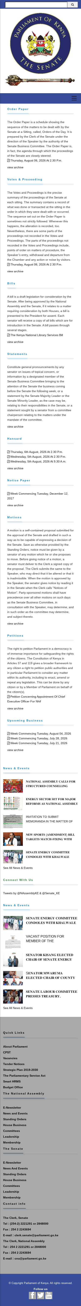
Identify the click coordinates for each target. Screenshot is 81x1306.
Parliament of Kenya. (36, 1283)
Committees (11, 1130)
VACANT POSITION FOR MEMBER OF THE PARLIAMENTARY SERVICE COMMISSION (48, 943)
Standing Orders (14, 1119)
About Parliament (15, 1046)
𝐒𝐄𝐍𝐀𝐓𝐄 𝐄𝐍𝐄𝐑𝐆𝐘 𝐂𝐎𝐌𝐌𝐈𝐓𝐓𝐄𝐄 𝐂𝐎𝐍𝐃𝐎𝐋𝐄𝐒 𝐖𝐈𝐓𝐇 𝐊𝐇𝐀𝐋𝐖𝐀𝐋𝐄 (48, 854)
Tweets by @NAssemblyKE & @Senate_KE (31, 893)
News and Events (15, 1113)
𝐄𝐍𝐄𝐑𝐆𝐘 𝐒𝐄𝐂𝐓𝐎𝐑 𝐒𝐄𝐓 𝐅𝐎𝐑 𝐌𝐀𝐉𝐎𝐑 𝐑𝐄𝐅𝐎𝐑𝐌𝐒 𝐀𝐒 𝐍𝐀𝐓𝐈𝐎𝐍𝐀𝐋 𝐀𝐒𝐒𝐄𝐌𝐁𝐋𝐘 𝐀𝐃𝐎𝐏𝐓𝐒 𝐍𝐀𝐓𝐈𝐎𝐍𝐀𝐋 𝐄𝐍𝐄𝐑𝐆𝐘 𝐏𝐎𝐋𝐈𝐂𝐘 (52, 805)
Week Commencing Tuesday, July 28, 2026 (38, 738)
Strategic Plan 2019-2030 (20, 1069)
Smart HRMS (12, 1081)
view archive (15, 167)
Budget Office (13, 1087)
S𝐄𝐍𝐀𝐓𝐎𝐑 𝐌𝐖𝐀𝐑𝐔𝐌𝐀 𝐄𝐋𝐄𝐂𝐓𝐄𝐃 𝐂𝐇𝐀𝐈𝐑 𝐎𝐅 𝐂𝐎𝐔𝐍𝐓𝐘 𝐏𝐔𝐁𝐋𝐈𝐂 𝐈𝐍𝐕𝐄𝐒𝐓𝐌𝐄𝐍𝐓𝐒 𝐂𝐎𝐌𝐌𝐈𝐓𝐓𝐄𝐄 (50, 980)
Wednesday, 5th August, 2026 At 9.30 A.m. (38, 461)
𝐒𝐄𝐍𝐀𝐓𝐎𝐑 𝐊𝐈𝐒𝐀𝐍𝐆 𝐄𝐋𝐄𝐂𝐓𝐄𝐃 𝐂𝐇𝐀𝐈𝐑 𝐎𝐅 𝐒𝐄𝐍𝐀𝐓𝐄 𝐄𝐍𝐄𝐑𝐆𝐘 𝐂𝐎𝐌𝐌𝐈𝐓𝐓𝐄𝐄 (49, 959)
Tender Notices (14, 1064)
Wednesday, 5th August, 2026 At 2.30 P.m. (38, 456)
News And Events (15, 1168)
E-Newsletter (12, 1107)
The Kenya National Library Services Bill (36, 335)
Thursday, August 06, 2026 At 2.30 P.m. (36, 160)
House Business (14, 1125)
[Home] (40, 49)
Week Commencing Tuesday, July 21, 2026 (38, 743)
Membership (12, 1142)
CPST (7, 1052)
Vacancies (10, 1058)
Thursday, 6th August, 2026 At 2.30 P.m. (36, 452)
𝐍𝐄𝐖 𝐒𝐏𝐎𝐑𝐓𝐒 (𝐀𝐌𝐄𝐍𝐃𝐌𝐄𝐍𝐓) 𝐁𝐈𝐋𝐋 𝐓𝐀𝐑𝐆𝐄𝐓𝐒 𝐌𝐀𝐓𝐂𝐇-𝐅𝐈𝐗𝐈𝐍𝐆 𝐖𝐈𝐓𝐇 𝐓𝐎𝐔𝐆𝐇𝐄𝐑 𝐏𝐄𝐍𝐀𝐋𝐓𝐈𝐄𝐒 (50, 839)
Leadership (11, 1136)
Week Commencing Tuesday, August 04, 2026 (40, 733)
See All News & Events (18, 867)
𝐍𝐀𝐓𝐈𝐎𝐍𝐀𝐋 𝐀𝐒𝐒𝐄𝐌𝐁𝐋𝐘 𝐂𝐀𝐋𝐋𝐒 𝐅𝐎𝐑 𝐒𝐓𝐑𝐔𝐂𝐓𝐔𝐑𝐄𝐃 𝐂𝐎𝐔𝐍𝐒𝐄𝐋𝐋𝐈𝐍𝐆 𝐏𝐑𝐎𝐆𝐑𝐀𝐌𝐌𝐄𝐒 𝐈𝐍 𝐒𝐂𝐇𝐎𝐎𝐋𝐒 (50, 786)
